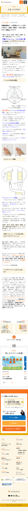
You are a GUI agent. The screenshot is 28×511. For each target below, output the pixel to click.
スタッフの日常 (21, 14)
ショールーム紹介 (5, 472)
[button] (23, 366)
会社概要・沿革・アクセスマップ (22, 453)
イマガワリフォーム (20, 301)
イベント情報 (4, 468)
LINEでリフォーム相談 (19, 469)
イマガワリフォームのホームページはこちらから (13, 297)
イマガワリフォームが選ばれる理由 (6, 445)
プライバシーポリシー (20, 474)
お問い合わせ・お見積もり (19, 463)
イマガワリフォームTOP (5, 14)
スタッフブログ (14, 14)
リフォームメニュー (6, 449)
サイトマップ (18, 472)
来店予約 (18, 458)
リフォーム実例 (5, 464)
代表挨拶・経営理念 (22, 450)
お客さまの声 (19, 444)
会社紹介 (18, 448)
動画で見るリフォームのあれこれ (6, 459)
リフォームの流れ (5, 454)
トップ (3, 439)
